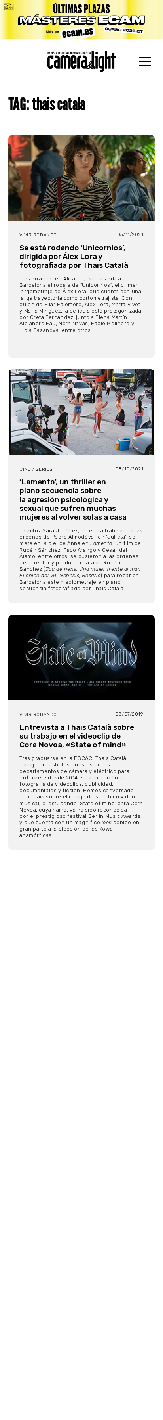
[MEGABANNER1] (81, 19)
